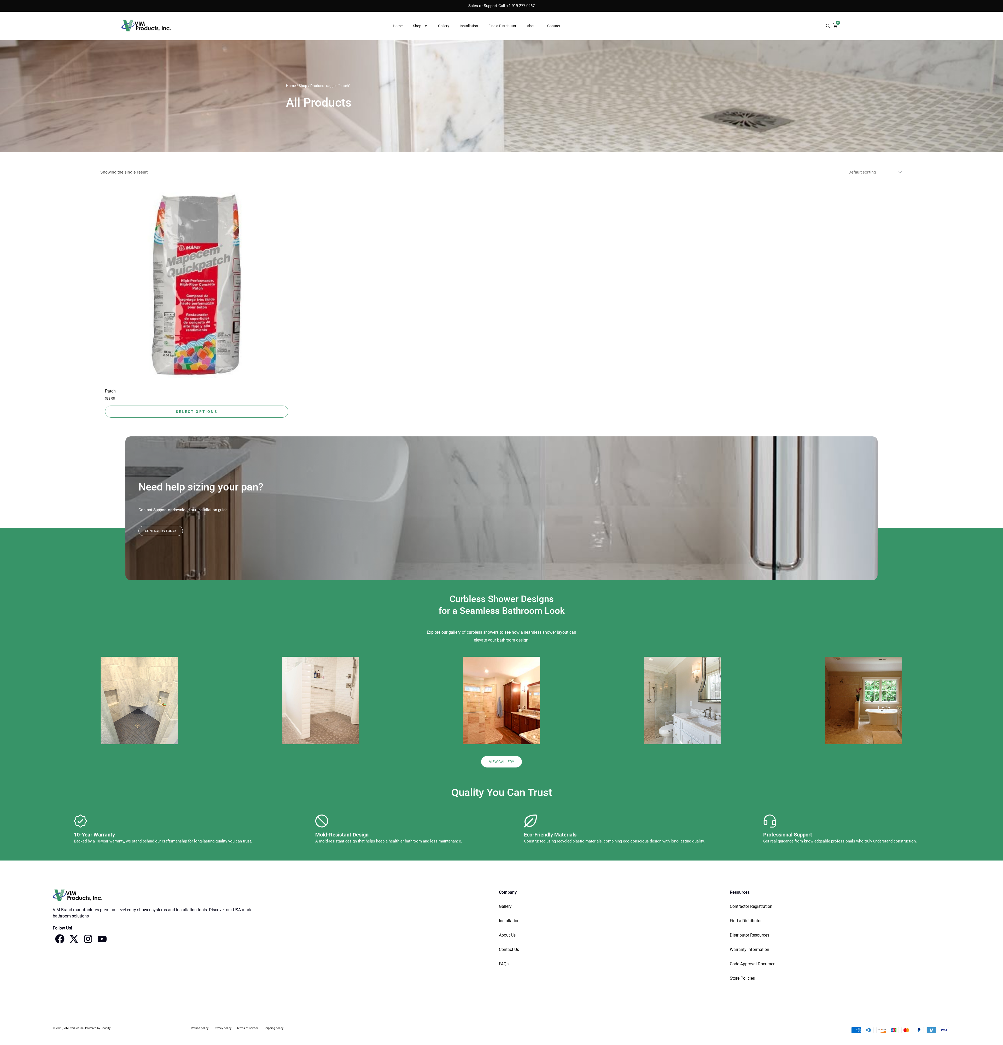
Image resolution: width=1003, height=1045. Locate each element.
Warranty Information (749, 949)
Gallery (443, 26)
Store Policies (742, 978)
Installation (469, 26)
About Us (507, 935)
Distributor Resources (749, 935)
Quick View (196, 380)
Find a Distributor (502, 26)
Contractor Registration (751, 906)
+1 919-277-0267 (520, 5)
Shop (417, 26)
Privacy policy (222, 1028)
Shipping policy (273, 1028)
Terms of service (248, 1028)
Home (398, 26)
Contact (553, 26)
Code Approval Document (753, 963)
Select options (197, 411)
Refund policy (199, 1028)
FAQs (504, 963)
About (532, 26)
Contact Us (509, 949)
